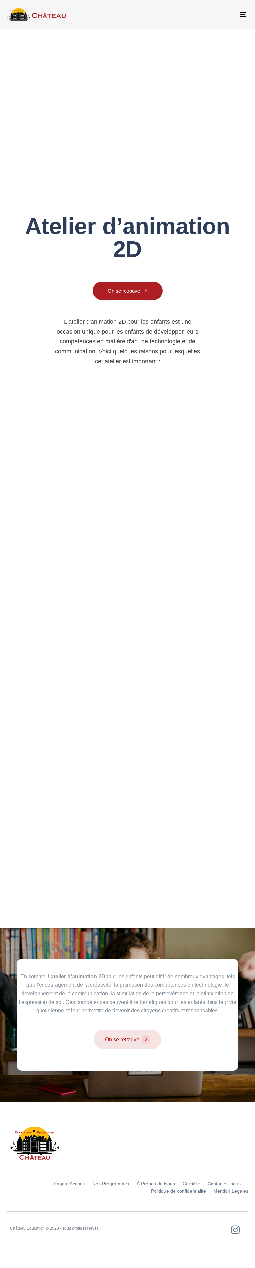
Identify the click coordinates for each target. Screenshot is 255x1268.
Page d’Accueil (69, 1183)
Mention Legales (230, 1191)
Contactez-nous (224, 1183)
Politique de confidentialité (178, 1191)
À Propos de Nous (156, 1183)
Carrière (191, 1183)
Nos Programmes (110, 1183)
